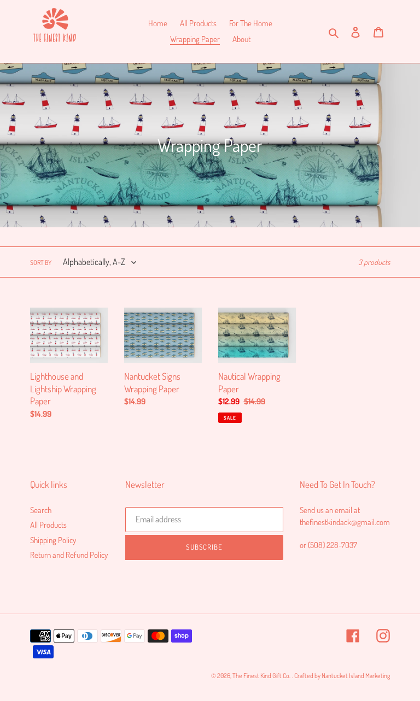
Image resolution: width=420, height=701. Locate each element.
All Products (48, 525)
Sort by (40, 262)
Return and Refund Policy (69, 555)
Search (40, 510)
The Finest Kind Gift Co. (261, 675)
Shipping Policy (53, 540)
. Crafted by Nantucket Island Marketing (341, 675)
